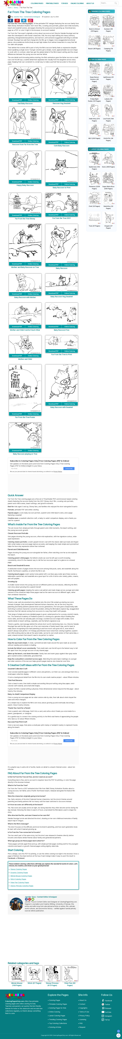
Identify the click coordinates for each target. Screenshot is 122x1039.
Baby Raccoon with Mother (25, 297)
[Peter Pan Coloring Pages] (70, 973)
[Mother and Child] (25, 345)
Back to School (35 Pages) (94, 30)
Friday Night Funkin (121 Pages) (94, 100)
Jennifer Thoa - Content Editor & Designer (27, 17)
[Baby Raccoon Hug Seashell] (62, 282)
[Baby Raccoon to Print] (62, 166)
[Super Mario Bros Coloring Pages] (108, 178)
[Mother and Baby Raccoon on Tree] (25, 243)
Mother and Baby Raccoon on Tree (25, 267)
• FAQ (80, 1023)
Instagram (108, 1016)
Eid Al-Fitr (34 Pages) (108, 139)
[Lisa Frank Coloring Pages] (108, 110)
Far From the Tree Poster (25, 417)
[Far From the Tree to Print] (62, 342)
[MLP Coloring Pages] (94, 130)
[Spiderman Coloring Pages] (94, 158)
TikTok (107, 1020)
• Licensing (82, 1019)
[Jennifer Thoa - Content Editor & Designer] (9, 16)
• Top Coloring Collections (57, 1023)
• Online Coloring (54, 1012)
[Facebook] (26, 899)
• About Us (82, 1000)
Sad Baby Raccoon (25, 103)
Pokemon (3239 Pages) (94, 188)
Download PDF (17, 100)
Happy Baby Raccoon (25, 185)
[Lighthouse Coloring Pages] (108, 68)
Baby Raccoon (61, 268)
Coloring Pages (37, 3)
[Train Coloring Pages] (94, 217)
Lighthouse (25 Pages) (108, 78)
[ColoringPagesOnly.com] (14, 3)
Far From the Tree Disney (25, 219)
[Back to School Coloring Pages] (94, 20)
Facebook (108, 1001)
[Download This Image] (25, 67)
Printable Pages (52, 3)
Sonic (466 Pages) (108, 167)
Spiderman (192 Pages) (94, 168)
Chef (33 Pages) (94, 206)
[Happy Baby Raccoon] (25, 165)
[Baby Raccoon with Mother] (25, 283)
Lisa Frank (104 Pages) (108, 120)
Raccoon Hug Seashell (61, 103)
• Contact (81, 1004)
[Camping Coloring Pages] (108, 40)
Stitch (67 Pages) (34, 983)
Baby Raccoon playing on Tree (25, 454)
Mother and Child (25, 359)
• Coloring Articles (54, 1027)
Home (10, 7)
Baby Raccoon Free (61, 330)
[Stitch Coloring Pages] (34, 973)
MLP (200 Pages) (94, 138)
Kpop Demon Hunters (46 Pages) (94, 79)
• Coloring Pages (54, 1000)
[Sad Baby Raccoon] (25, 82)
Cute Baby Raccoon (61, 146)
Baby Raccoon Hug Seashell (62, 297)
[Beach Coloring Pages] (94, 40)
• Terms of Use (83, 1012)
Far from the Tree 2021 (61, 218)
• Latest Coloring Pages (56, 1016)
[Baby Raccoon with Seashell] (62, 383)
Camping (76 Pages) (108, 50)
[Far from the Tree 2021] (62, 203)
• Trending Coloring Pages (57, 1019)
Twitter (107, 1004)
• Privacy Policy (84, 1016)
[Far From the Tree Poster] (25, 388)
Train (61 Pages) (94, 226)
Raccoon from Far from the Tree (25, 145)
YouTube (108, 1012)
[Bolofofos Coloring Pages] (108, 198)
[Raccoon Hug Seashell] (62, 82)
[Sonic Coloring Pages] (108, 158)
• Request (81, 1027)
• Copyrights (82, 1008)
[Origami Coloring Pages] (108, 217)
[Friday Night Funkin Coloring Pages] (94, 90)
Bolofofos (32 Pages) (108, 207)
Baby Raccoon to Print (61, 188)
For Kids (64, 3)
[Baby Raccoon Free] (62, 314)
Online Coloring (77, 3)
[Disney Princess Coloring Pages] (52, 973)
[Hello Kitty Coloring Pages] (94, 110)
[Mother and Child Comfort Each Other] (25, 314)
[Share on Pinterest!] (14, 67)
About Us (90, 3)
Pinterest (108, 1008)
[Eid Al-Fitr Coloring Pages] (108, 130)
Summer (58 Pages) (108, 30)
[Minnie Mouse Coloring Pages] (17, 973)
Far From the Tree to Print (61, 355)
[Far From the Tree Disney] (25, 203)
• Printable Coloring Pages (57, 1004)
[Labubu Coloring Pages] (108, 90)
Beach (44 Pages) (94, 49)
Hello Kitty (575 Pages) (94, 120)
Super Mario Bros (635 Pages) (108, 188)
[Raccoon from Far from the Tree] (25, 123)
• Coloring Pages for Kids (57, 1008)
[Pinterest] (29, 899)
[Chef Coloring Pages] (94, 198)
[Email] (32, 899)
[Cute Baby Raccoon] (62, 123)
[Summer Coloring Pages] (108, 20)
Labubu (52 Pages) (108, 100)
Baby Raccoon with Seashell (61, 407)
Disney (16, 7)
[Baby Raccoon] (62, 243)
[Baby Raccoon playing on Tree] (25, 436)
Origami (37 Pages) (108, 227)
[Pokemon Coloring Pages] (94, 178)
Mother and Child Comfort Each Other (25, 330)
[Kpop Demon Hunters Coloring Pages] (94, 68)
